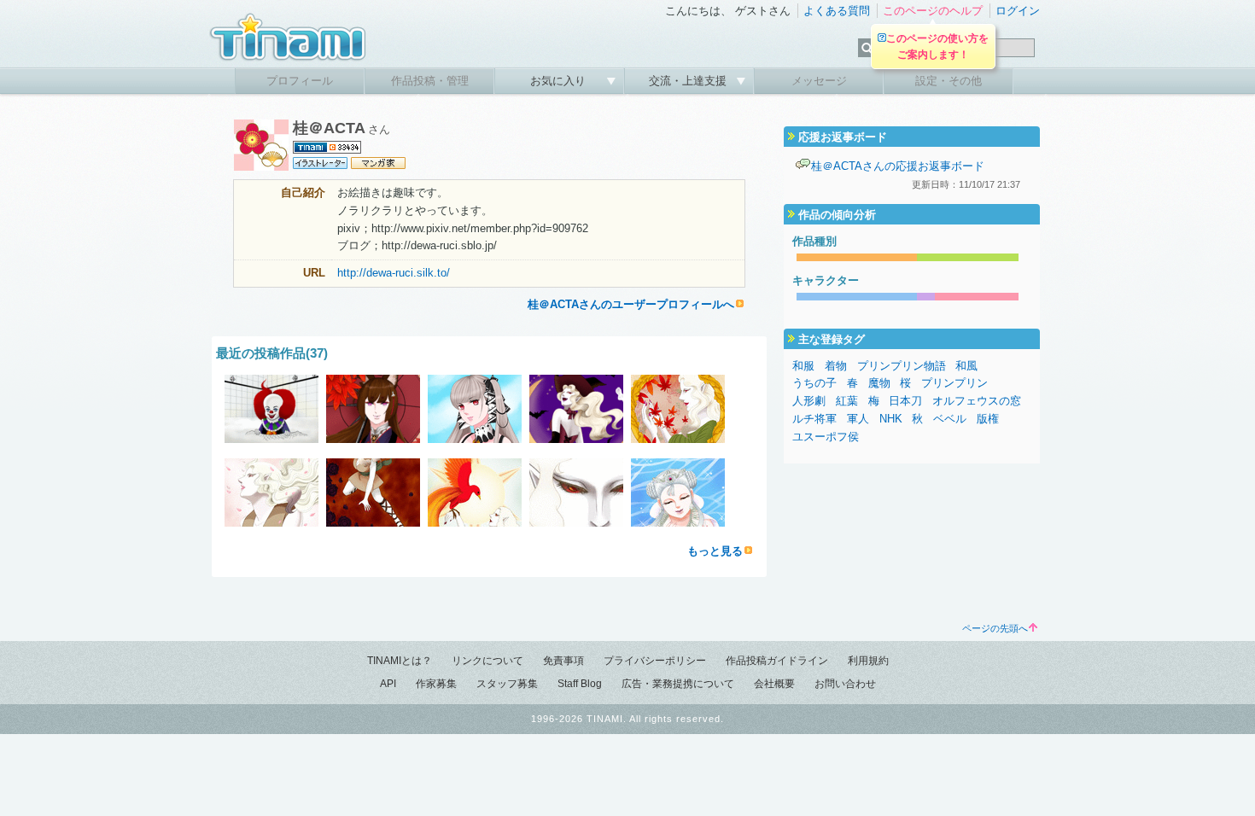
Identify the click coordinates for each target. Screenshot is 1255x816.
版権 (988, 418)
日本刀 (905, 400)
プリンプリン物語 (901, 365)
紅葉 (847, 400)
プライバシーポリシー (655, 661)
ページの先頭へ (995, 628)
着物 (836, 365)
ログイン (1017, 10)
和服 (803, 365)
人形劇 (809, 400)
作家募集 (436, 684)
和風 (966, 365)
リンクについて (487, 661)
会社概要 (774, 684)
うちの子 (814, 382)
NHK (890, 418)
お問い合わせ (845, 684)
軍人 (858, 418)
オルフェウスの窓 (976, 400)
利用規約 (868, 661)
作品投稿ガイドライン (777, 661)
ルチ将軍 (814, 418)
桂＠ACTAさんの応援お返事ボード (897, 166)
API (388, 684)
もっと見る (715, 551)
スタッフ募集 (507, 684)
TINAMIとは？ (399, 661)
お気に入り (559, 80)
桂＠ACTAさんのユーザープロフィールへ (631, 304)
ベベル (949, 418)
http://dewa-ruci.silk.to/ (393, 272)
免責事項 (563, 661)
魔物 (879, 382)
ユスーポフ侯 (825, 436)
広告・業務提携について (678, 684)
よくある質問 (836, 10)
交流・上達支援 (689, 80)
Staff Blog (579, 684)
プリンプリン (954, 382)
